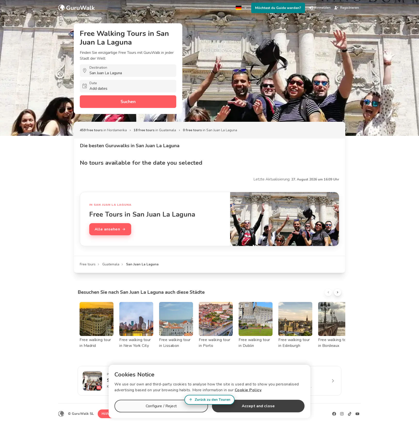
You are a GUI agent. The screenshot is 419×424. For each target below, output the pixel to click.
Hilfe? (107, 413)
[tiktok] (349, 413)
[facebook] (334, 413)
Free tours (88, 264)
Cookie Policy (248, 390)
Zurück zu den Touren (212, 399)
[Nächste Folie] (337, 292)
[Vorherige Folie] (328, 292)
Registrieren (349, 7)
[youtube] (357, 413)
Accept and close (258, 406)
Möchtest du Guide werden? (278, 8)
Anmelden (322, 7)
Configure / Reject (161, 406)
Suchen (128, 102)
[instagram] (341, 413)
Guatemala (110, 264)
